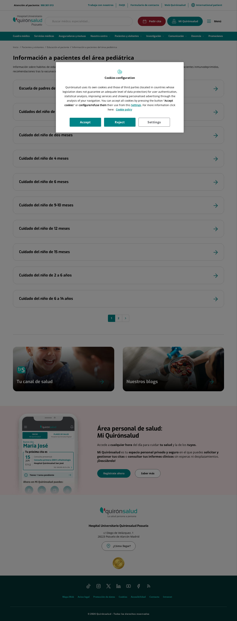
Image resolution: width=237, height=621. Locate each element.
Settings (154, 122)
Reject (120, 122)
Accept (85, 122)
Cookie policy (124, 109)
